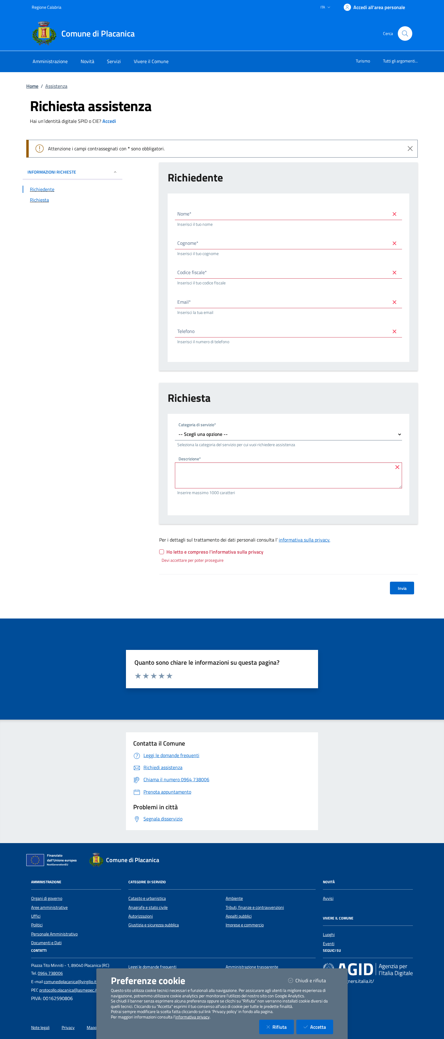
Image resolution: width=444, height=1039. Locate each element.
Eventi (328, 943)
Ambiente (234, 898)
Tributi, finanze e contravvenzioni (255, 907)
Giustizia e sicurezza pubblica (153, 925)
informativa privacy (192, 1017)
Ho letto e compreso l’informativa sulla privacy (214, 551)
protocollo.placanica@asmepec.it (68, 990)
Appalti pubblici (239, 916)
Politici (37, 925)
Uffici (35, 916)
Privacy (68, 1027)
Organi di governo (46, 898)
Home (32, 86)
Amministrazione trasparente (252, 967)
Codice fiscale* (192, 272)
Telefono (186, 331)
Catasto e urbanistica (147, 898)
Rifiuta (283, 1027)
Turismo (363, 61)
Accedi (109, 121)
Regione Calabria (46, 7)
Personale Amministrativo (54, 934)
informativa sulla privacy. (304, 539)
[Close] (410, 148)
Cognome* (187, 243)
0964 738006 (50, 973)
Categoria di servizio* (197, 425)
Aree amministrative (49, 907)
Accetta (321, 1027)
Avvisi (328, 898)
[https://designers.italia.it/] (368, 969)
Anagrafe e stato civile (148, 907)
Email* (184, 301)
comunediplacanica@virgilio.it (70, 981)
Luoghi (329, 934)
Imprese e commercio (245, 925)
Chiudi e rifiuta (314, 980)
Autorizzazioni (140, 916)
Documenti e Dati (46, 942)
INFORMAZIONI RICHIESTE (51, 172)
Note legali (40, 1027)
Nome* (184, 213)
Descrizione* (190, 459)
